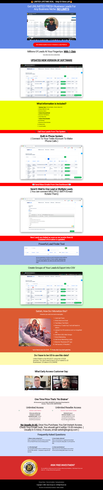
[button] (51, 45)
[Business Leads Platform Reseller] (68, 410)
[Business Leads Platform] (35, 410)
